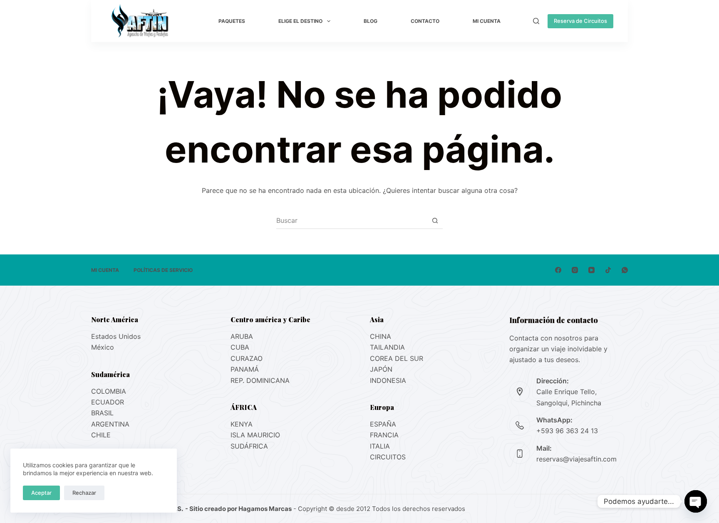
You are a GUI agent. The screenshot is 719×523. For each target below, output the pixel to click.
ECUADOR (107, 402)
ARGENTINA (110, 424)
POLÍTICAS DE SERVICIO (163, 270)
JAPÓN (381, 369)
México (102, 347)
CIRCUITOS (388, 457)
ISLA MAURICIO (255, 435)
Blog (370, 21)
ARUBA (242, 336)
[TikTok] (608, 270)
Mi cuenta (487, 21)
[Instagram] (575, 270)
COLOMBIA (108, 391)
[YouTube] (591, 270)
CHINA (380, 336)
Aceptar (41, 492)
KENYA (242, 424)
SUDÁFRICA (249, 446)
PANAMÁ (245, 369)
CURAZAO (247, 358)
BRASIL (102, 413)
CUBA (240, 347)
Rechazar (84, 492)
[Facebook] (558, 270)
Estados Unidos (116, 336)
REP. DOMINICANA (260, 380)
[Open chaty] (695, 501)
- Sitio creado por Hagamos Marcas (238, 509)
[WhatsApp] (625, 270)
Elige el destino (300, 21)
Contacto (425, 21)
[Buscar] (536, 21)
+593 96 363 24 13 (567, 431)
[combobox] (351, 220)
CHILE (101, 435)
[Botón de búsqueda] (435, 220)
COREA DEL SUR (396, 358)
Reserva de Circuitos (580, 20)
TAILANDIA (387, 347)
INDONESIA (388, 380)
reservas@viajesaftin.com (576, 459)
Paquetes (231, 21)
